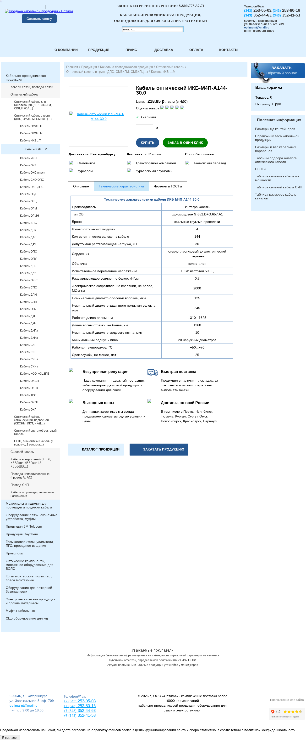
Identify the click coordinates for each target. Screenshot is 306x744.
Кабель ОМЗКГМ (31, 133)
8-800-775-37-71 (192, 5)
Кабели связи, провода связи (32, 87)
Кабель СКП (28, 345)
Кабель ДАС (28, 237)
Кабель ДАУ (28, 244)
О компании (66, 50)
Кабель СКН (28, 352)
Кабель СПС (28, 287)
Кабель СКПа (29, 359)
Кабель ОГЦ (28, 201)
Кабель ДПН (28, 294)
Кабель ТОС (28, 395)
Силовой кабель (22, 452)
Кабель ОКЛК (29, 388)
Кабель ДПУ (28, 230)
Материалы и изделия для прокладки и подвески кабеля (29, 505)
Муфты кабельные (20, 611)
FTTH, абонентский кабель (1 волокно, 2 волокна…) (34, 443)
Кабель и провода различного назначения (32, 494)
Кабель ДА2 (28, 273)
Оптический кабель (24, 94)
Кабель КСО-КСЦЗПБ (34, 373)
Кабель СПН (28, 302)
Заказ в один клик (185, 143)
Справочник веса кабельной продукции (277, 138)
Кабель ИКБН (29, 158)
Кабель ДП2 (28, 266)
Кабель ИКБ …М (36, 149)
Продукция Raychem (22, 534)
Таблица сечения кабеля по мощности (277, 178)
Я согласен (10, 737)
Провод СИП (20, 485)
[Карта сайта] (39, 7)
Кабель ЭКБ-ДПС (32, 187)
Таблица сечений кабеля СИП (278, 187)
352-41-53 (86, 715)
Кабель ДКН (28, 323)
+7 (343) (70, 715)
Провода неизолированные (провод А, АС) (30, 475)
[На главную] (27, 7)
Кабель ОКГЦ (29, 402)
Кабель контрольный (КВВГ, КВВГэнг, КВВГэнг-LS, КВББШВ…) (31, 462)
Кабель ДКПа (29, 330)
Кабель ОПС (28, 251)
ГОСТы (260, 169)
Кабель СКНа (29, 366)
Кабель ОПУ (28, 258)
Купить (147, 143)
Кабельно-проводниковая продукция (26, 77)
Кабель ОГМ (28, 208)
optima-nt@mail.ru (256, 27)
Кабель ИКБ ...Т (30, 140)
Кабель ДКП (28, 316)
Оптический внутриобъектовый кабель (35, 432)
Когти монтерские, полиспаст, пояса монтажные (29, 578)
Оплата (196, 50)
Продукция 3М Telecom (24, 526)
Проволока (14, 553)
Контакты (228, 50)
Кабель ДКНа (29, 337)
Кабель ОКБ (28, 165)
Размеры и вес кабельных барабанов (275, 149)
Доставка (163, 50)
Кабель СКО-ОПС (32, 179)
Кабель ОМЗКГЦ (31, 126)
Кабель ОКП (28, 409)
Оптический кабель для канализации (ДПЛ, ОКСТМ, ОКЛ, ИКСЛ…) (33, 105)
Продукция (98, 50)
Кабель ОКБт (29, 280)
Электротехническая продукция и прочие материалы (30, 601)
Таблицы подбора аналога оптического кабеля (276, 160)
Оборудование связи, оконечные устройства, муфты (31, 517)
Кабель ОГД (28, 194)
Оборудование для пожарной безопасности (29, 589)
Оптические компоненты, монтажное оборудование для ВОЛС (29, 564)
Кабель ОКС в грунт (33, 172)
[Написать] (51, 7)
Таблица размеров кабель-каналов (276, 196)
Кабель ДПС (28, 223)
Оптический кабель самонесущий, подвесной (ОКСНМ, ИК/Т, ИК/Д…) (31, 420)
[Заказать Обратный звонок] (278, 72)
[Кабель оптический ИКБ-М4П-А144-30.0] (98, 116)
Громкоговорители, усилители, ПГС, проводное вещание (30, 543)
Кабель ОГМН (29, 215)
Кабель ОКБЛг (29, 381)
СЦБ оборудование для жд (27, 618)
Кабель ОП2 (28, 309)
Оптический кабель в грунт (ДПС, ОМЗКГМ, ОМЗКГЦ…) (33, 117)
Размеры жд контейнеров (275, 129)
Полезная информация (279, 120)
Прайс (131, 50)
